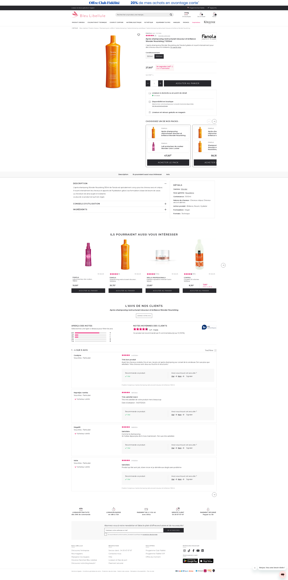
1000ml (159, 56)
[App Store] (206, 563)
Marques (176, 22)
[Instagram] (184, 552)
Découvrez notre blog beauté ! (83, 563)
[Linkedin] (202, 552)
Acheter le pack (168, 162)
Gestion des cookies (123, 571)
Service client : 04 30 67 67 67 (120, 550)
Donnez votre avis (164, 36)
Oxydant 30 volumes (191, 279)
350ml (150, 56)
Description (123, 174)
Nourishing (189, 193)
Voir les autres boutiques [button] (160, 106)
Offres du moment (153, 557)
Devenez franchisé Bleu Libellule (84, 560)
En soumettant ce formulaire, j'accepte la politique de (132, 534)
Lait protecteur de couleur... (83, 279)
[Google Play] (190, 563)
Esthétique (148, 22)
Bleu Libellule (84, 28)
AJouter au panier (187, 83)
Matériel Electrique (133, 22)
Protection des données (109, 571)
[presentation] (214, 121)
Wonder (184, 189)
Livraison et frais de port (118, 560)
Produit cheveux (78, 22)
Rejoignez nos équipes (80, 557)
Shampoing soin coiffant (107, 28)
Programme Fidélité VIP (155, 554)
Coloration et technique (97, 22)
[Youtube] (198, 552)
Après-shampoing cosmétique (136, 28)
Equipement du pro (163, 22)
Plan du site (150, 571)
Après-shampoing (121, 28)
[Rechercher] (171, 15)
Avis (168, 174)
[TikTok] (189, 552)
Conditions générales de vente (92, 571)
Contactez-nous (115, 554)
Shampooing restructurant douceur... (123, 279)
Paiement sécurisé (116, 563)
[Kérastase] (210, 23)
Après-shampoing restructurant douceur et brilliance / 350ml (155, 385)
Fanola (149, 33)
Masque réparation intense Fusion (159, 279)
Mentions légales (76, 571)
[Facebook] (193, 552)
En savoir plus (175, 47)
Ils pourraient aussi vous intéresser (147, 174)
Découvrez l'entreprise (80, 550)
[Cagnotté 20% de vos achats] (144, 3)
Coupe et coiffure (116, 22)
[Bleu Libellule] (88, 14)
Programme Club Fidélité (155, 550)
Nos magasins (77, 554)
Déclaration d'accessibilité (138, 571)
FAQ (110, 557)
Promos (186, 22)
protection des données (150, 534)
